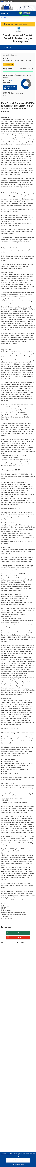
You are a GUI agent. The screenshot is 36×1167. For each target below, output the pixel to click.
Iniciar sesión (21, 7)
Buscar (29, 7)
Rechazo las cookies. (18, 1164)
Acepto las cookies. (18, 1160)
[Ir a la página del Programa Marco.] (18, 29)
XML (19, 932)
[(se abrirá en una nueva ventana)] (7, 7)
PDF (19, 937)
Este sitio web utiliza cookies (9, 1154)
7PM (5, 17)
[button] (25, 7)
